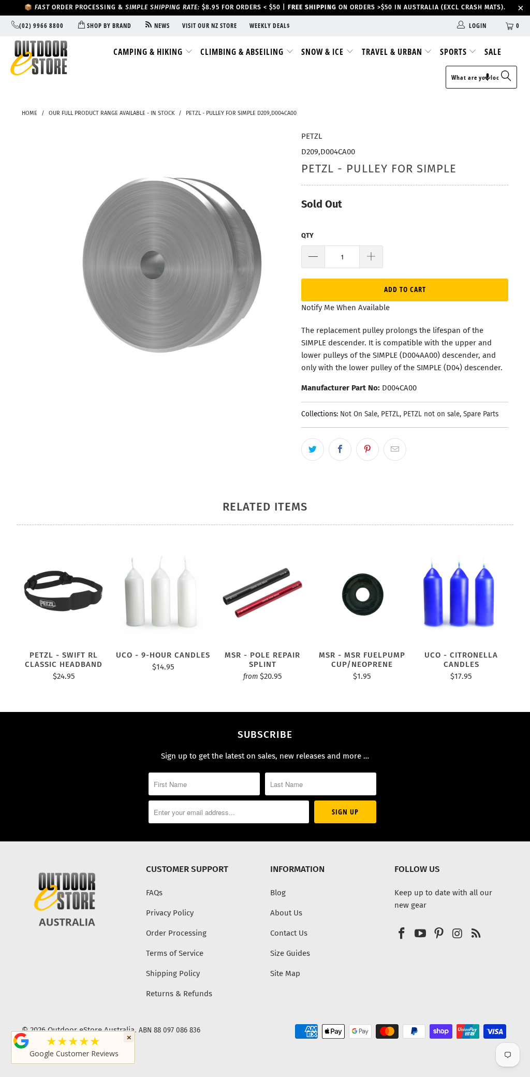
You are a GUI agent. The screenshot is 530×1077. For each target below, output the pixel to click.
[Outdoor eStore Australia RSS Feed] (476, 934)
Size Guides (290, 953)
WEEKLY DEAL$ (269, 25)
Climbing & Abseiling (243, 51)
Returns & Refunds (179, 993)
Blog (278, 892)
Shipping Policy (173, 973)
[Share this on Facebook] (340, 449)
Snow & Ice (323, 51)
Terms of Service (174, 953)
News (161, 25)
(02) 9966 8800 (41, 25)
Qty (307, 235)
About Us (286, 913)
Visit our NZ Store (209, 25)
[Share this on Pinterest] (367, 449)
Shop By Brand (108, 25)
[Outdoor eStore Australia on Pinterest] (439, 934)
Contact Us (288, 933)
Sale (493, 51)
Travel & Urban (393, 51)
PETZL (311, 136)
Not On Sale (358, 414)
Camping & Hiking (149, 51)
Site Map (285, 973)
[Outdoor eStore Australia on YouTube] (421, 934)
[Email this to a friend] (395, 449)
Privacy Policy (170, 913)
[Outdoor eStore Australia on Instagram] (457, 934)
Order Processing (176, 933)
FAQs (154, 892)
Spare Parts (480, 414)
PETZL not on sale (431, 414)
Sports (454, 51)
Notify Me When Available (345, 307)
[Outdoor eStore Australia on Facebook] (402, 934)
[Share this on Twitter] (312, 449)
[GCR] (21, 1040)
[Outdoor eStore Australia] (47, 58)
